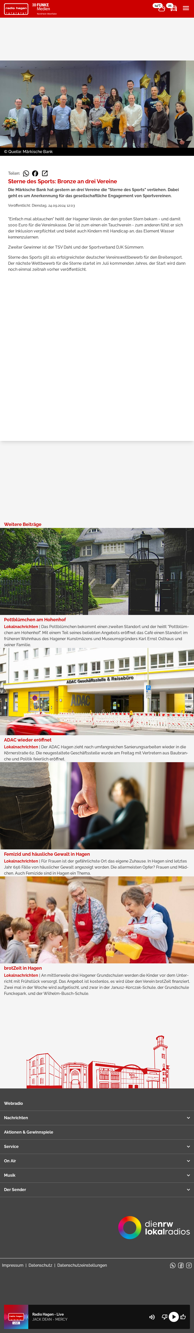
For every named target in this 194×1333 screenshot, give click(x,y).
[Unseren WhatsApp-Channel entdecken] (173, 1265)
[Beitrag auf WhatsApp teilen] (26, 173)
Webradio (13, 1103)
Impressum (12, 1265)
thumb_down (165, 1317)
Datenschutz (40, 1265)
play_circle (174, 1317)
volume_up (152, 1317)
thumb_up (183, 1317)
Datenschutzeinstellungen (82, 1265)
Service (11, 1146)
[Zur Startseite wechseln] (16, 9)
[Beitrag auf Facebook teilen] (35, 173)
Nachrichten (16, 1117)
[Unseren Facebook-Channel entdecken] (181, 1265)
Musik (9, 1175)
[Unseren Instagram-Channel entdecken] (189, 1265)
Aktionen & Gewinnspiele (28, 1132)
